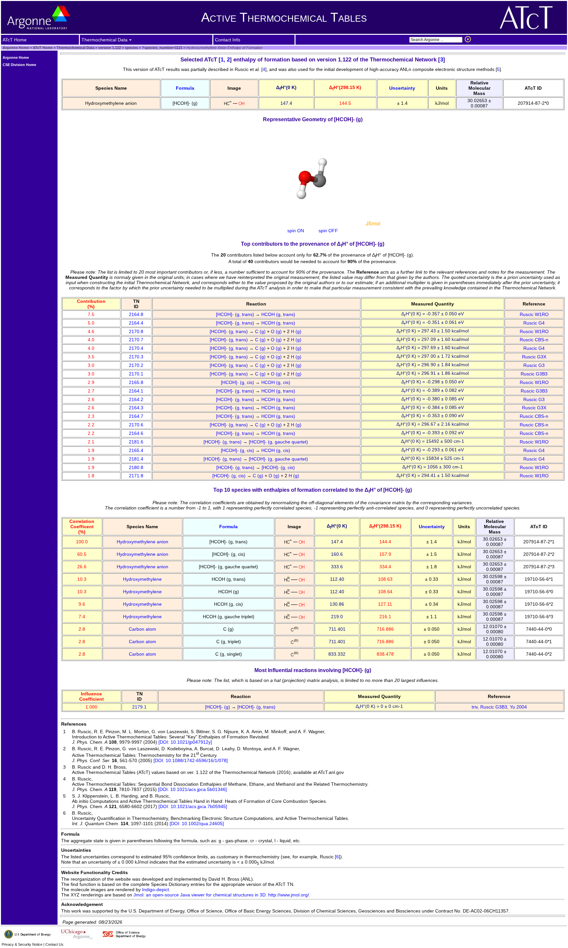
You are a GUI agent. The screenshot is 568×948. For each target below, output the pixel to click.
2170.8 (136, 331)
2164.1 (136, 391)
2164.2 (136, 399)
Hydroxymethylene (142, 579)
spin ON (295, 230)
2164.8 (136, 314)
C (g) (261, 331)
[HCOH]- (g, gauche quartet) (279, 441)
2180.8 (136, 467)
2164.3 (136, 407)
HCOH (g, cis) (276, 382)
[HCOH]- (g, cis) (238, 382)
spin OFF (328, 230)
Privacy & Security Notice (22, 944)
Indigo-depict (155, 889)
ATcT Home (43, 48)
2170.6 (136, 424)
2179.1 (139, 707)
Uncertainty (402, 88)
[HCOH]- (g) (218, 707)
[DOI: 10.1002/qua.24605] (197, 823)
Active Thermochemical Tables (284, 17)
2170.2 (136, 365)
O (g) (277, 331)
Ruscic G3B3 (534, 373)
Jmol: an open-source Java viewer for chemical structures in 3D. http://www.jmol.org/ (221, 894)
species (131, 48)
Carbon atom (142, 629)
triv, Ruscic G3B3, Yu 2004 (499, 707)
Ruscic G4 (534, 323)
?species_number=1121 (161, 48)
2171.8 (136, 475)
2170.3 (136, 356)
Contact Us (54, 944)
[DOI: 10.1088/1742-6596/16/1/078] (191, 760)
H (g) (297, 331)
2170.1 (136, 373)
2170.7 (136, 339)
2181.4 (136, 459)
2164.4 (136, 323)
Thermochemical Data (75, 48)
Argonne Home (16, 48)
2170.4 (136, 348)
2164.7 (136, 416)
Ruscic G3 (534, 365)
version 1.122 (109, 48)
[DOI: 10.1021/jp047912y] (185, 742)
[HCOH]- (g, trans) (235, 314)
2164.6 (136, 433)
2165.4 (136, 450)
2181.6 (136, 441)
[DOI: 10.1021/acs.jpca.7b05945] (192, 806)
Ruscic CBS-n (534, 339)
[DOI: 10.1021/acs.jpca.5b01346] (192, 789)
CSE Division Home (19, 65)
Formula (185, 88)
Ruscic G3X (534, 356)
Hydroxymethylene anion (142, 541)
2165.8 (136, 382)
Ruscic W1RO (534, 314)
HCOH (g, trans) (278, 314)
